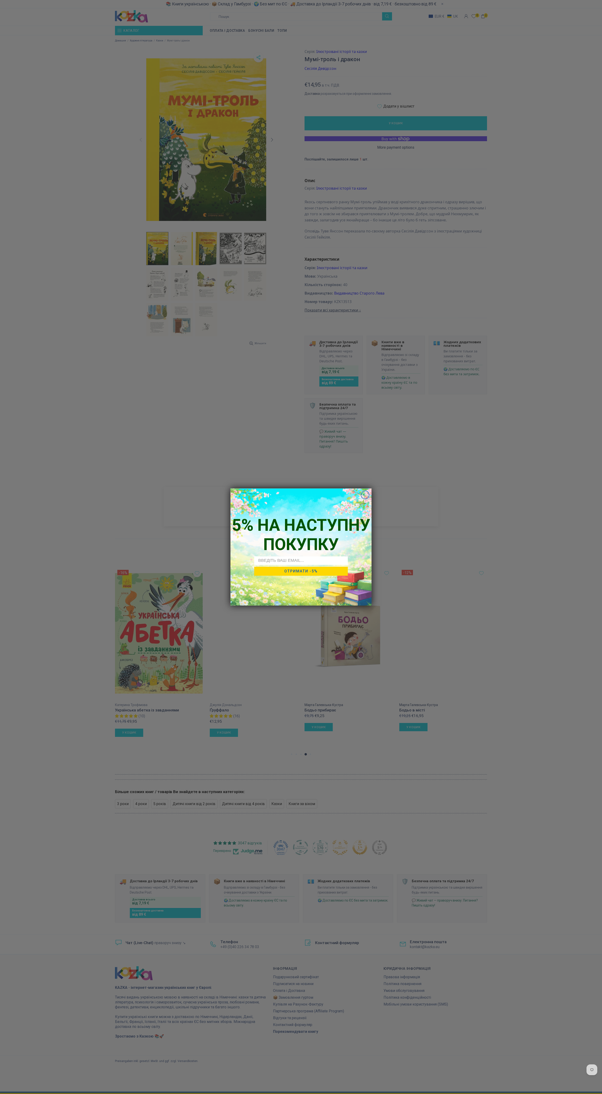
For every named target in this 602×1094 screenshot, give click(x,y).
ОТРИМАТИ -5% (301, 571)
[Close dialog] (365, 495)
